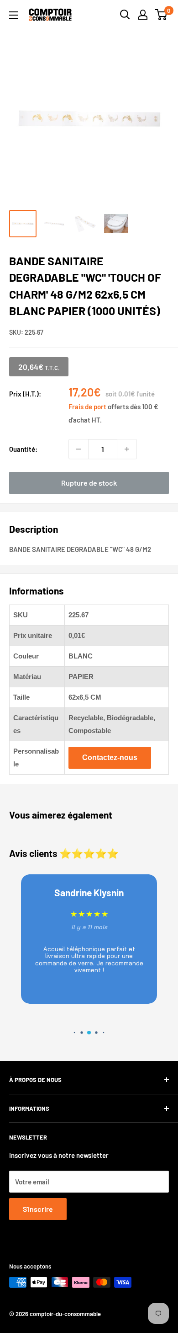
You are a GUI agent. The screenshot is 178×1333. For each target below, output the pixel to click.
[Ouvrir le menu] (13, 15)
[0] (161, 14)
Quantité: (23, 449)
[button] (74, 1032)
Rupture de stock (89, 482)
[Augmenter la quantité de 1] (126, 449)
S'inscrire (38, 1209)
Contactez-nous (109, 757)
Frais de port (87, 406)
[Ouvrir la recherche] (125, 15)
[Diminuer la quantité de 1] (78, 449)
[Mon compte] (142, 15)
